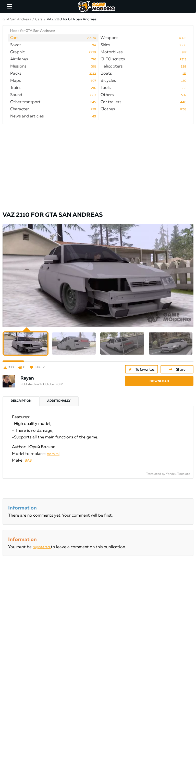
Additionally (58, 400)
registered (42, 547)
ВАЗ (28, 460)
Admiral (53, 454)
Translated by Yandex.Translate (168, 474)
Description (21, 400)
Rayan (27, 378)
